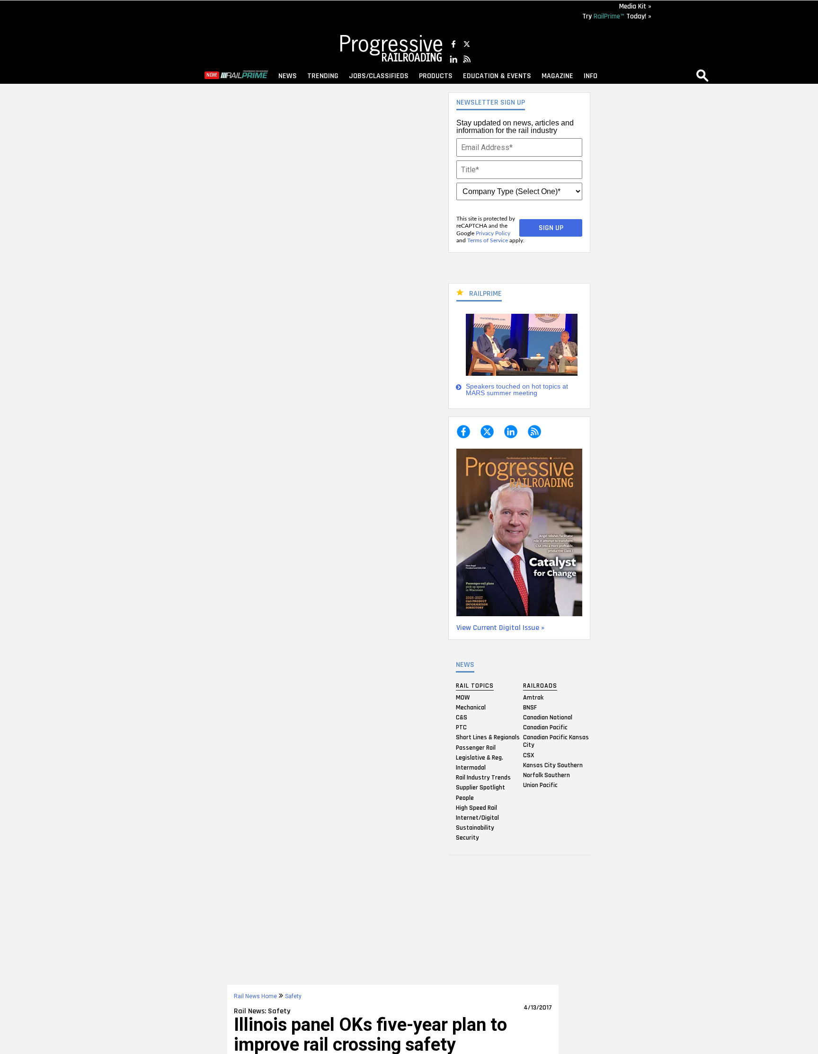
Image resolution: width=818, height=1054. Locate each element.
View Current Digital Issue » (500, 628)
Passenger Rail (476, 747)
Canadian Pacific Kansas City (556, 741)
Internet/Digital (477, 817)
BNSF (530, 707)
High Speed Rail (476, 807)
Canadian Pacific (545, 727)
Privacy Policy (493, 233)
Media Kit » (635, 6)
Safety (293, 996)
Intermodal (471, 767)
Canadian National (547, 717)
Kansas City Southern (553, 765)
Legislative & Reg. (479, 757)
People (465, 797)
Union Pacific (540, 785)
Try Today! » (616, 16)
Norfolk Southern (546, 775)
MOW (463, 697)
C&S (461, 717)
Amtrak (533, 697)
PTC (461, 727)
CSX (528, 755)
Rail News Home (255, 996)
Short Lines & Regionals (488, 737)
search (702, 75)
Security (467, 837)
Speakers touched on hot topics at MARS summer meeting (517, 390)
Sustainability (475, 828)
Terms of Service (487, 240)
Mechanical (471, 707)
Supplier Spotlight (480, 787)
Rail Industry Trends (483, 777)
